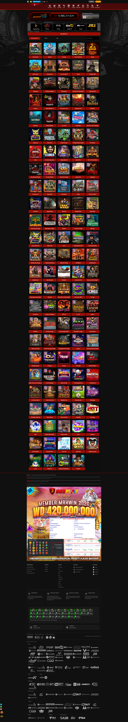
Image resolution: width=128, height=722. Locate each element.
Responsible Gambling (31, 569)
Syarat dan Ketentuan (31, 573)
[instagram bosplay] (1, 709)
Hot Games (50, 7)
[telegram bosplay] (1, 704)
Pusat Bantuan (29, 571)
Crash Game (78, 7)
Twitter (96, 567)
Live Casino (59, 7)
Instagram (97, 572)
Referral (46, 571)
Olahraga (73, 7)
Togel (69, 7)
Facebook (97, 569)
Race (64, 7)
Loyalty (46, 569)
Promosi (46, 567)
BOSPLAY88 (78, 572)
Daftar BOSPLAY (29, 480)
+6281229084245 (79, 567)
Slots (55, 7)
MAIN (36, 168)
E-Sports (92, 7)
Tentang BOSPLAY (30, 567)
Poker (88, 7)
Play (44, 17)
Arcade (83, 7)
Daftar (98, 1)
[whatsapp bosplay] (1, 706)
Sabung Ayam (97, 7)
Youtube (96, 574)
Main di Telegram (37, 1)
